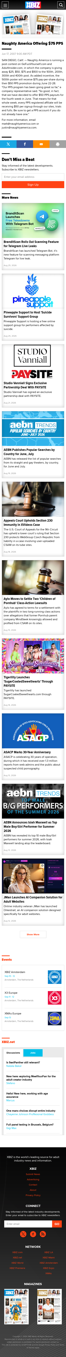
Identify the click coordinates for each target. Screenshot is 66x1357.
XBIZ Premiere (17, 1268)
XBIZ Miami (49, 1257)
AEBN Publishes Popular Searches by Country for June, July (29, 451)
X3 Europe (11, 993)
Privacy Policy (33, 1195)
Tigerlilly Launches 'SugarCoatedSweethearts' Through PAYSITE (28, 681)
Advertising (33, 1179)
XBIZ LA (48, 1252)
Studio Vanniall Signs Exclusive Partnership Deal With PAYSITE (25, 385)
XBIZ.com (17, 1252)
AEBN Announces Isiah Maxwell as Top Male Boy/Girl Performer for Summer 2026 (30, 826)
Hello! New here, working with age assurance (27, 1095)
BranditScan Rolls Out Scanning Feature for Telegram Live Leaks (31, 244)
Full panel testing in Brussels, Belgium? (30, 1124)
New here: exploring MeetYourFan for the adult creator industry (31, 1078)
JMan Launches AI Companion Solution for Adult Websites (33, 899)
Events (7, 960)
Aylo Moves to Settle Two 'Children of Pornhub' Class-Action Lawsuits (29, 600)
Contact (33, 1184)
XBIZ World (17, 1263)
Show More (33, 934)
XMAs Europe (13, 1013)
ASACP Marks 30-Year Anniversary (27, 752)
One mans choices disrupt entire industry (30, 1111)
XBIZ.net (8, 1042)
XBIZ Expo (48, 1268)
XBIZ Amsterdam (15, 972)
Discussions (13, 1052)
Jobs (33, 1052)
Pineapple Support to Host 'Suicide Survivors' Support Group (28, 314)
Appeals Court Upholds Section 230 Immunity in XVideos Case (28, 522)
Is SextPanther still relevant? (23, 1062)
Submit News (33, 1174)
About (33, 1190)
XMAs (48, 1273)
